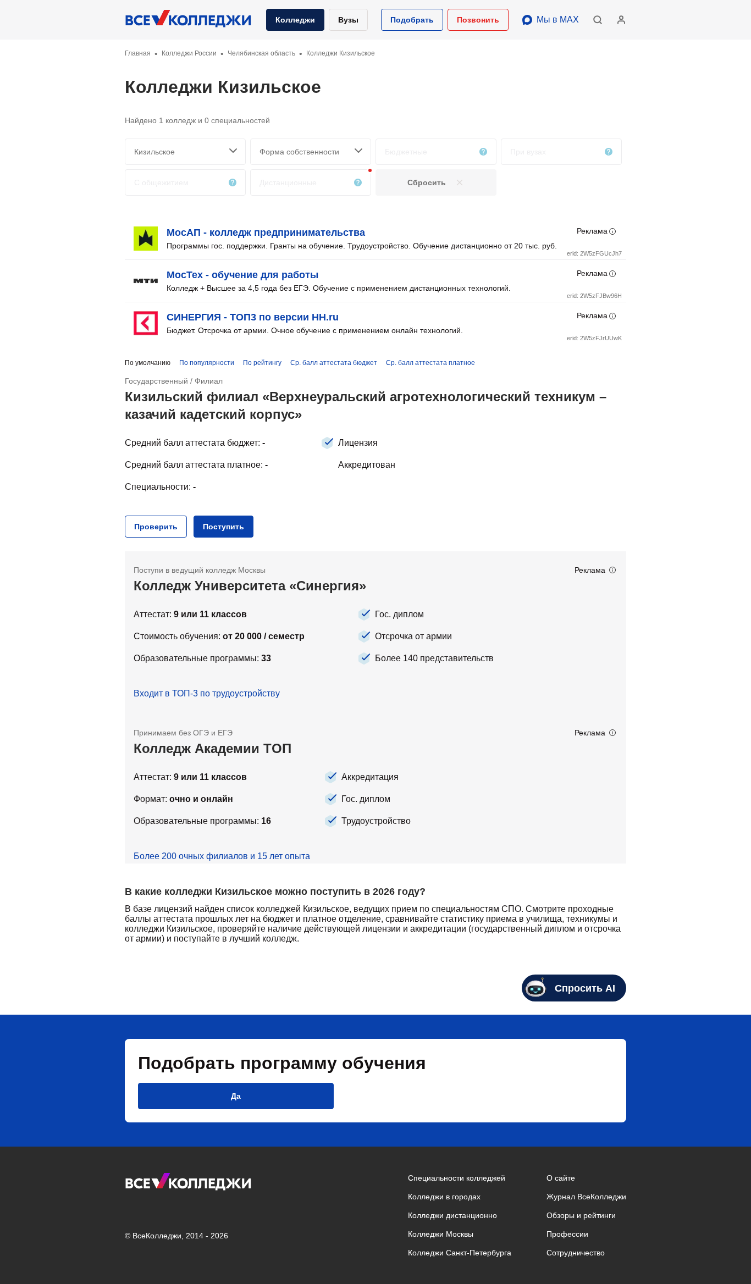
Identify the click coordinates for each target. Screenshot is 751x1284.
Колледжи (295, 19)
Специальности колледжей (456, 1178)
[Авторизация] (621, 19)
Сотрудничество (575, 1252)
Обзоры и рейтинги (581, 1215)
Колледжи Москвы (440, 1234)
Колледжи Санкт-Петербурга (459, 1252)
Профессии (567, 1234)
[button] (412, 20)
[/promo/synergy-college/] (375, 632)
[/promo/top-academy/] (375, 789)
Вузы (348, 19)
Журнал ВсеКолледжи (586, 1196)
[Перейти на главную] (188, 20)
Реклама (592, 230)
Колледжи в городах (444, 1196)
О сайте (560, 1178)
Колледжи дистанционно (452, 1215)
